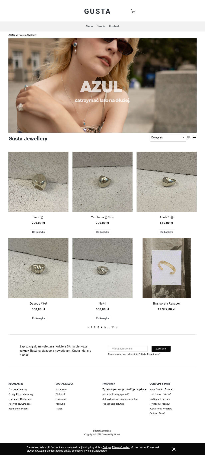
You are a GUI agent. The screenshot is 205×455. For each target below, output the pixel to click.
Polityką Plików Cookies (116, 447)
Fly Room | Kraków (160, 403)
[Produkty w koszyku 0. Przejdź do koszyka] (134, 13)
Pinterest (60, 394)
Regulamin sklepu (18, 408)
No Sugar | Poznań (160, 399)
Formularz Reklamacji (20, 399)
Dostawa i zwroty (17, 389)
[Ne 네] (102, 268)
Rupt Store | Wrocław (161, 408)
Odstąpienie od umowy (20, 394)
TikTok (58, 408)
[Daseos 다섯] (38, 268)
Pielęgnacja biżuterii (113, 403)
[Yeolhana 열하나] (102, 182)
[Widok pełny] (194, 137)
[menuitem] (89, 26)
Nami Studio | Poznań (161, 389)
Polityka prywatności (19, 403)
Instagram (61, 389)
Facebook (60, 399)
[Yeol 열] (38, 182)
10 (113, 327)
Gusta (97, 11)
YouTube (60, 403)
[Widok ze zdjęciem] (188, 137)
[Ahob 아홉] (167, 182)
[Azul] (102, 85)
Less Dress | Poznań (160, 394)
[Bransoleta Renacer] (167, 268)
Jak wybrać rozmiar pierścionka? (120, 399)
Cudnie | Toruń (157, 413)
